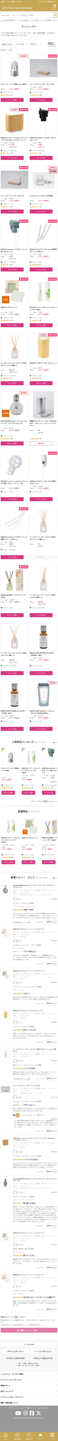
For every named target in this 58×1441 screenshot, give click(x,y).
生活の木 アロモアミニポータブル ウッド (28, 1010)
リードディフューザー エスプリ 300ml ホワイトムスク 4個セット (34, 1050)
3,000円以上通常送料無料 (15, 1358)
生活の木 (22, 936)
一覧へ (54, 742)
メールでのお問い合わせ (43, 1351)
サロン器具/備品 (23, 20)
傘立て (13, 35)
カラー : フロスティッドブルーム (24, 906)
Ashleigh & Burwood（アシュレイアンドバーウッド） (36, 894)
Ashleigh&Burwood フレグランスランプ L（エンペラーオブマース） (35, 1180)
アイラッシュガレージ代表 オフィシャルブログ (28, 1408)
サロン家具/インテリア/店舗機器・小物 (43, 20)
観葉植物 (41, 33)
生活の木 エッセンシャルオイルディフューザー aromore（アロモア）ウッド (34, 1139)
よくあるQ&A (29, 1344)
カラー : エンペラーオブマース (23, 1200)
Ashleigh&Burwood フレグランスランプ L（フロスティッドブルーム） (35, 886)
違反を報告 (40, 922)
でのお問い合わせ (15, 1351)
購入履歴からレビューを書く (28, 1330)
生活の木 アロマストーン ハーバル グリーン (29, 971)
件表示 (33, 44)
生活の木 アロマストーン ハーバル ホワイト (29, 929)
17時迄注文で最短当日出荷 (42, 1358)
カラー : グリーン (18, 990)
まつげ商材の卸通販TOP (8, 20)
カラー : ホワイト (18, 948)
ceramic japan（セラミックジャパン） (31, 1093)
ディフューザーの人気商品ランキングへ (43, 801)
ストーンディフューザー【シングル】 (26, 1085)
